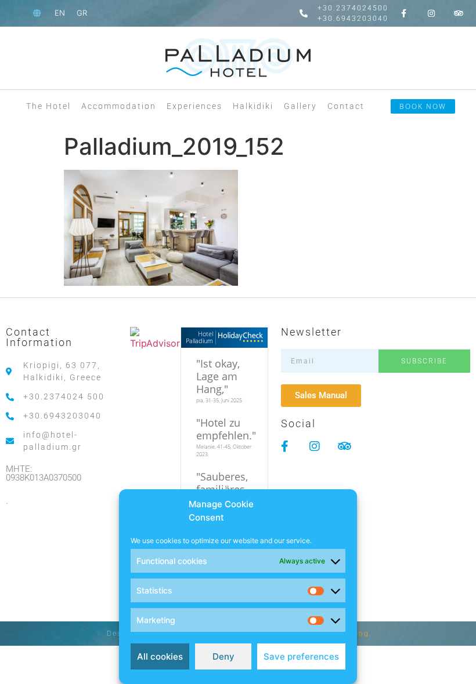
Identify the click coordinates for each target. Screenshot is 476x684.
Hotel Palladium (199, 337)
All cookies (160, 656)
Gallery (300, 106)
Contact (346, 106)
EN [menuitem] (60, 12)
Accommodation (118, 106)
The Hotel (48, 106)
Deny (223, 656)
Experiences (194, 106)
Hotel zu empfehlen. (224, 429)
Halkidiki (253, 106)
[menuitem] (60, 13)
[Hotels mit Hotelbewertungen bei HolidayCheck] (239, 338)
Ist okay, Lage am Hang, (218, 376)
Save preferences (301, 656)
